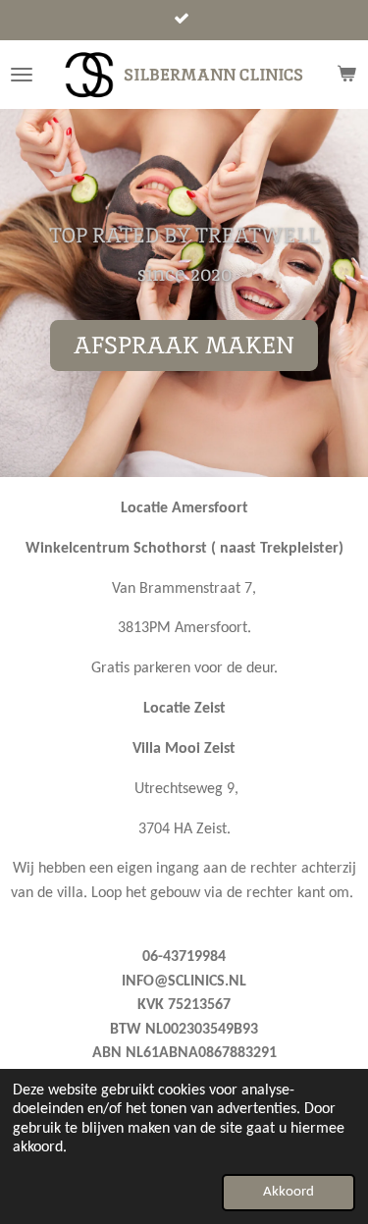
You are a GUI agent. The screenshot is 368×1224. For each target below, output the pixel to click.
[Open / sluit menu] (21, 74)
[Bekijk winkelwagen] (346, 74)
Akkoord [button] (288, 1192)
